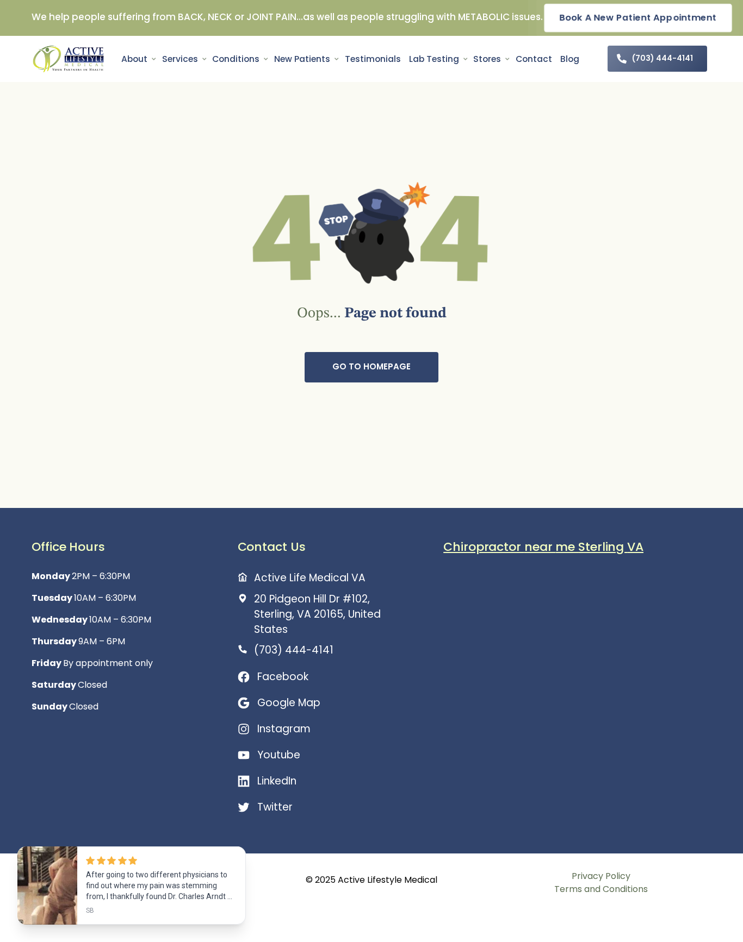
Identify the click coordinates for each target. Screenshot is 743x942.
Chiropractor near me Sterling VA (543, 546)
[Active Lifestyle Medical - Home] (68, 59)
